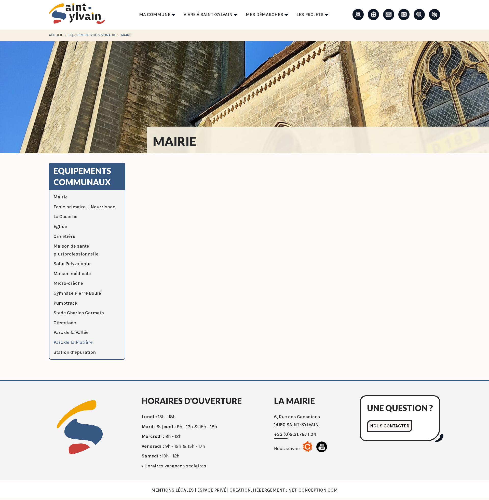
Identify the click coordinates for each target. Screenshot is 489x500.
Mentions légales (172, 490)
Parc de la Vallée (71, 332)
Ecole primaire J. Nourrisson (84, 207)
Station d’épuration (74, 352)
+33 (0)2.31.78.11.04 (295, 434)
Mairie (60, 197)
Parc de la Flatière (73, 342)
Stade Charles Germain (78, 313)
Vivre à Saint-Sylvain (209, 14)
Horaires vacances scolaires (175, 466)
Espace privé (211, 490)
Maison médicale (72, 273)
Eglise (60, 226)
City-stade (64, 323)
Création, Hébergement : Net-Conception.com (283, 490)
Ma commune (155, 14)
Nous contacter (389, 426)
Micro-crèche (68, 283)
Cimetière (64, 236)
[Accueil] (77, 15)
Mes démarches (265, 14)
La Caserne (65, 216)
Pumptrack (65, 303)
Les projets (310, 14)
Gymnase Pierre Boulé (77, 293)
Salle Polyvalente (71, 263)
